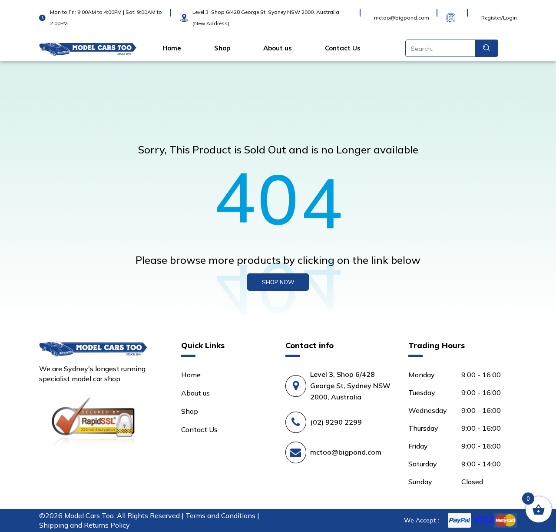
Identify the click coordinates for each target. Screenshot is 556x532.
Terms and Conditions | (222, 515)
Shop (222, 48)
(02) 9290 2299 (336, 422)
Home (171, 48)
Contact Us (343, 48)
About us (277, 48)
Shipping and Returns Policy (84, 525)
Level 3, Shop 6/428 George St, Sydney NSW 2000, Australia (350, 385)
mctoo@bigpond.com (345, 452)
